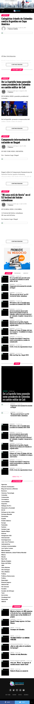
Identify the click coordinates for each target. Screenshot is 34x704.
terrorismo (4, 595)
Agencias (4, 484)
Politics (3, 578)
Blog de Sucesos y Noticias (9, 489)
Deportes (4, 503)
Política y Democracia (7, 576)
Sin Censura (5, 586)
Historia (3, 533)
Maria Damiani (5, 550)
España (3, 518)
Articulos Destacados (7, 486)
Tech (2, 593)
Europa (3, 523)
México (3, 555)
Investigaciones (6, 540)
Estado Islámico (6, 520)
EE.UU (3, 510)
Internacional (5, 537)
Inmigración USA (6, 535)
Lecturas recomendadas (8, 546)
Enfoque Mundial (6, 514)
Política (3, 574)
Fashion (3, 527)
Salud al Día (4, 584)
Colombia (4, 495)
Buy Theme (8, 695)
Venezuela (4, 599)
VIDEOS (3, 601)
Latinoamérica (5, 544)
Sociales (4, 589)
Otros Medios (5, 572)
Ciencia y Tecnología (7, 493)
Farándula (4, 525)
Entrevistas (4, 516)
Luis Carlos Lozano (7, 548)
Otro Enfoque (5, 569)
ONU (2, 565)
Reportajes (4, 580)
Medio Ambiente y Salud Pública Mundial (13, 552)
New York (4, 559)
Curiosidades (5, 501)
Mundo (3, 557)
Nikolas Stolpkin (6, 561)
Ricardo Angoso (6, 582)
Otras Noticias (5, 567)
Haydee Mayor (5, 531)
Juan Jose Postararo (7, 542)
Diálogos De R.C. (6, 506)
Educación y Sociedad (8, 508)
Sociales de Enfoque (7, 591)
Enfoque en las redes (8, 512)
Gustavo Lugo (5, 529)
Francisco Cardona (13, 29)
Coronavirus (5, 499)
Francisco (10, 92)
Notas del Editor (6, 563)
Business (4, 491)
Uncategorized (5, 597)
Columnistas (5, 497)
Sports (20, 695)
